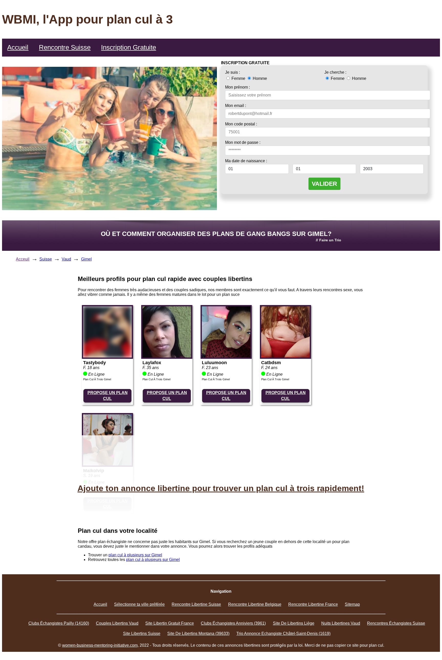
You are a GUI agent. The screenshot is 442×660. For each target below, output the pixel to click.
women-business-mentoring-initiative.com (100, 645)
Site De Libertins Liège (293, 623)
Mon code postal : (241, 124)
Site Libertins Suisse (141, 633)
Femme (238, 78)
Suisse (45, 259)
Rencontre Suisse (65, 47)
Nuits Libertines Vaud (340, 623)
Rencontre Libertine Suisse (196, 604)
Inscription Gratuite (128, 47)
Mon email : (235, 105)
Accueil (17, 47)
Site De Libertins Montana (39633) (198, 633)
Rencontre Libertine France (313, 604)
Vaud (66, 259)
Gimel (86, 259)
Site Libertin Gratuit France (169, 623)
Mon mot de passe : (242, 142)
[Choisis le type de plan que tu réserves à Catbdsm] (285, 356)
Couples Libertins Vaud (117, 623)
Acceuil (22, 259)
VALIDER (324, 183)
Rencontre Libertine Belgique (254, 604)
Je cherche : (335, 72)
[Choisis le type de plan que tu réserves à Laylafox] (166, 356)
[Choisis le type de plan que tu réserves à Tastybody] (107, 356)
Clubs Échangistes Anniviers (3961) (233, 623)
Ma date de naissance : (246, 161)
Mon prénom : (237, 87)
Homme (259, 78)
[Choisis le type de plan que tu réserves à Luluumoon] (226, 356)
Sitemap (352, 604)
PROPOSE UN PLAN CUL (107, 396)
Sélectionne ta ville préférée (139, 604)
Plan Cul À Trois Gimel (97, 379)
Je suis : (232, 72)
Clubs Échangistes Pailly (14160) (58, 623)
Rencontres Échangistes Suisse (396, 623)
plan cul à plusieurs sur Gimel (135, 555)
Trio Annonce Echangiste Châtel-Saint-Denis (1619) (283, 633)
